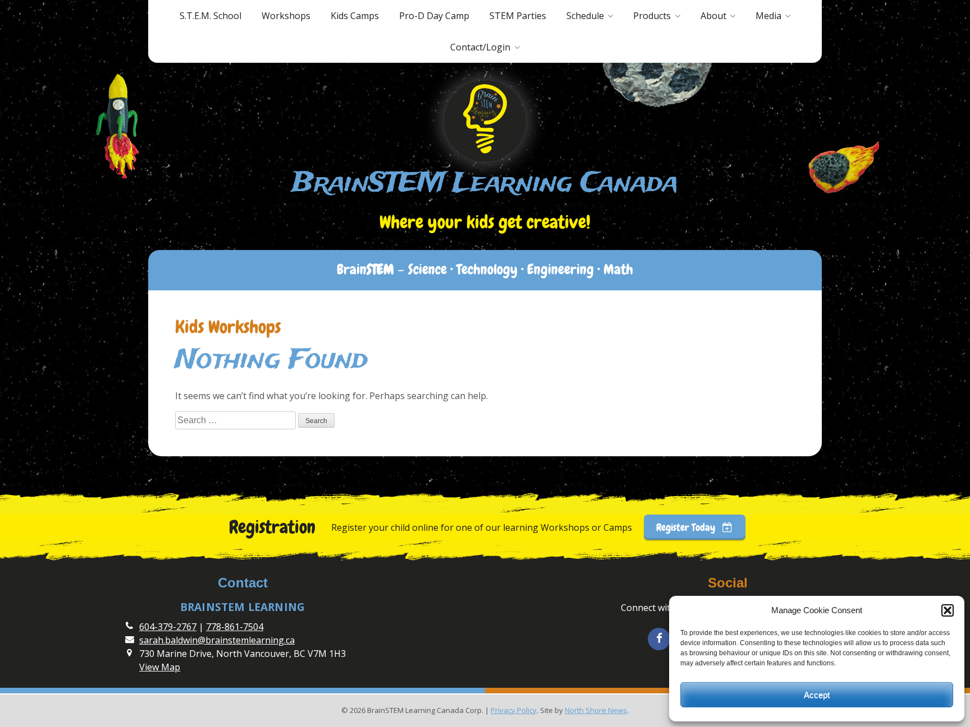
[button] (947, 610)
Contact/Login (480, 47)
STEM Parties (517, 16)
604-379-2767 (167, 627)
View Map (159, 667)
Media (768, 16)
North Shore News (596, 710)
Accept (817, 695)
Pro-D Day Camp (434, 16)
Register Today (686, 527)
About (713, 16)
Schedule (585, 16)
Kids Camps (355, 16)
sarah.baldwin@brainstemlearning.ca (217, 640)
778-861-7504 (234, 627)
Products (652, 16)
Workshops (286, 16)
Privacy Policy (514, 710)
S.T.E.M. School (210, 16)
